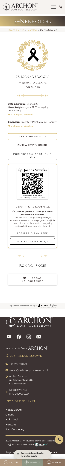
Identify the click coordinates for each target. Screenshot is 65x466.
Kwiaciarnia (35, 462)
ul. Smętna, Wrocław (21, 114)
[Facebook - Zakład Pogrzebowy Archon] (18, 337)
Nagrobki (13, 462)
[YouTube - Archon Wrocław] (9, 337)
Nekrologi (32, 30)
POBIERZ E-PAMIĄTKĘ (32, 233)
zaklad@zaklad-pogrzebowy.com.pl (28, 370)
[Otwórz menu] (54, 7)
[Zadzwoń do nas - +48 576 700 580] (59, 439)
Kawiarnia (56, 462)
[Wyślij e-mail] (38, 337)
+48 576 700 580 (18, 364)
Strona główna (16, 30)
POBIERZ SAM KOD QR (32, 241)
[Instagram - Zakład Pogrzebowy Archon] (28, 337)
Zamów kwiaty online (33, 145)
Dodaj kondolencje (33, 279)
